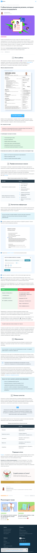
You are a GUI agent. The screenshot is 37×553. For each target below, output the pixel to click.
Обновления (6, 547)
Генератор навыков (7, 532)
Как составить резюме (23, 532)
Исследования (22, 535)
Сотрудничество (7, 542)
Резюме (2, 454)
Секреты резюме (3, 36)
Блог (20, 529)
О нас (5, 540)
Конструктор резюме (7, 529)
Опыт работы (29, 62)
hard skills (6, 175)
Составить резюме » (17, 482)
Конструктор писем (7, 530)
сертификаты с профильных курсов (12, 375)
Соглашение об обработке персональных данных (14, 550)
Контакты (5, 541)
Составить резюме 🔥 (17, 115)
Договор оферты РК (30, 551)
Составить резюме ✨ (25, 544)
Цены (5, 544)
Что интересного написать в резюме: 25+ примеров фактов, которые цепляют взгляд (9, 517)
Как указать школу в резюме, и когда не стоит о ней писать (26, 516)
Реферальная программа (8, 546)
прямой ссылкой (10, 252)
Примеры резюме (22, 530)
